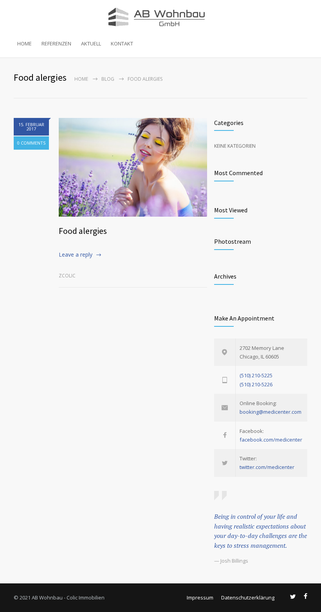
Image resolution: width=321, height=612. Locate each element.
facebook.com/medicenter (271, 439)
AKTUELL (91, 43)
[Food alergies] (133, 167)
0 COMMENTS (31, 143)
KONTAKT (122, 43)
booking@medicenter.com (270, 411)
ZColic (67, 275)
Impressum (200, 597)
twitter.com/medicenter (267, 467)
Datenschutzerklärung (247, 597)
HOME (24, 43)
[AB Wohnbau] (160, 17)
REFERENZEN (56, 43)
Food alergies (83, 230)
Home (81, 79)
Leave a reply (75, 254)
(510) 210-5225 (256, 375)
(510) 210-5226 (256, 384)
